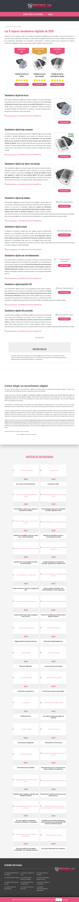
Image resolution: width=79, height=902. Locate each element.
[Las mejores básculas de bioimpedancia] (53, 628)
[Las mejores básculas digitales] (26, 653)
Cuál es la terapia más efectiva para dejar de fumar (53, 615)
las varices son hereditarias (25, 484)
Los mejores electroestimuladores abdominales (42, 888)
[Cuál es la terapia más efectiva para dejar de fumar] (53, 601)
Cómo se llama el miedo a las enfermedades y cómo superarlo (53, 589)
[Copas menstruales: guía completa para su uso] (26, 601)
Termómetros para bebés (25, 767)
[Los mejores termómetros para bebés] (26, 754)
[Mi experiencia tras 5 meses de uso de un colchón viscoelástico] (53, 754)
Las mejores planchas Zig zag (12, 877)
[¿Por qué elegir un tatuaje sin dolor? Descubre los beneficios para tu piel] (53, 470)
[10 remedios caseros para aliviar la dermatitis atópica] (26, 495)
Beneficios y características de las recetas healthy (25, 562)
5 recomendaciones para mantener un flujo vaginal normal (53, 509)
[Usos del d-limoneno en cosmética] (53, 835)
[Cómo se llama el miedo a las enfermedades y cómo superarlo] (53, 575)
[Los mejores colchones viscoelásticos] (26, 678)
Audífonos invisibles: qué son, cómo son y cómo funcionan (25, 536)
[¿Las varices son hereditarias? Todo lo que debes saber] (26, 470)
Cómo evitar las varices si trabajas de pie (26, 589)
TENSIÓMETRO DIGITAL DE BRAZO (22, 75)
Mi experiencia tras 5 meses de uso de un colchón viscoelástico (53, 768)
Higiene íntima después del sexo (26, 641)
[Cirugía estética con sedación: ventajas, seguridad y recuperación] (53, 548)
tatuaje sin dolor (53, 484)
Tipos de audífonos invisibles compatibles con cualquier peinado (26, 849)
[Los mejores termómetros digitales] (26, 729)
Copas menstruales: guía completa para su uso (26, 615)
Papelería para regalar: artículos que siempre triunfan (25, 794)
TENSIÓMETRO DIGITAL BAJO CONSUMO (39, 75)
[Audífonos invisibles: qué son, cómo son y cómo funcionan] (26, 522)
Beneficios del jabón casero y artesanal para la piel (53, 536)
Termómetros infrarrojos (53, 742)
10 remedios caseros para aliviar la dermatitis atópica (26, 509)
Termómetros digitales (26, 742)
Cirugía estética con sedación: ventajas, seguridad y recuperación (53, 562)
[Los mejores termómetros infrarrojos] (53, 729)
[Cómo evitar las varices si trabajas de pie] (26, 575)
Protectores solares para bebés (53, 691)
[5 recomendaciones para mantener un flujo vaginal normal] (53, 495)
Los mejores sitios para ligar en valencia (53, 717)
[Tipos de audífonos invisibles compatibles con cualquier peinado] (26, 835)
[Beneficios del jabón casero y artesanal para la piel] (53, 522)
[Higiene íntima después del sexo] (26, 628)
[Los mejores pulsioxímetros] (26, 702)
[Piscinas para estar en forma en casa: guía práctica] (53, 780)
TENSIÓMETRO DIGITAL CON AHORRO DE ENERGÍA (57, 75)
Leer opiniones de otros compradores (29, 116)
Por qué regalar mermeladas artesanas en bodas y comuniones (25, 821)
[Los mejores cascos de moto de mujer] (53, 653)
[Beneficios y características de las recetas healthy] (26, 548)
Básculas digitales (26, 666)
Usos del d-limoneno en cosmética (53, 848)
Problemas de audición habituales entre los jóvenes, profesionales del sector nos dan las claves (53, 822)
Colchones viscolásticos (25, 691)
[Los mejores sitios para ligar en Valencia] (53, 702)
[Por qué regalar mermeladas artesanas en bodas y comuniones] (26, 807)
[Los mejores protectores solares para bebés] (53, 678)
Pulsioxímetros (25, 716)
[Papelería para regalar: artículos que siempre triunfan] (26, 780)
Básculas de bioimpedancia (53, 641)
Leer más (64, 899)
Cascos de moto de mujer (53, 666)
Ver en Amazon (21, 84)
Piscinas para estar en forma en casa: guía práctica (53, 794)
